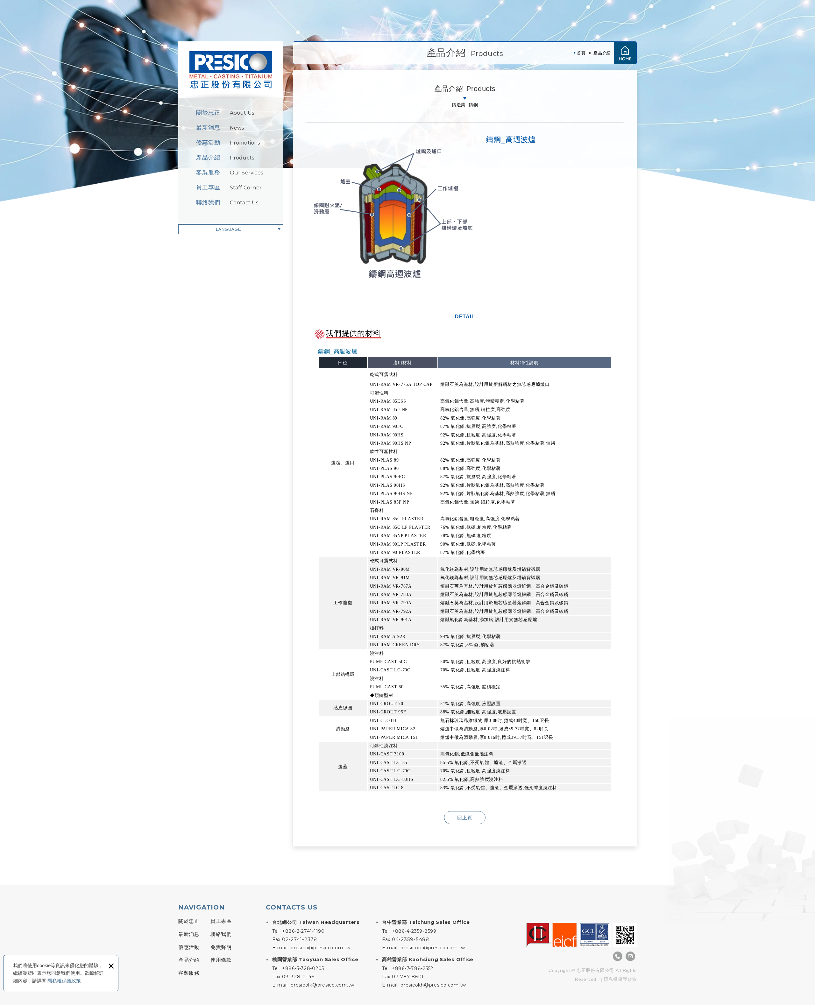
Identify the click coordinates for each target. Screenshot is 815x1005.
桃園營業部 (315, 959)
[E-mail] (630, 956)
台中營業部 (426, 922)
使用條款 (220, 960)
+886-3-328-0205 (303, 968)
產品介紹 (225, 157)
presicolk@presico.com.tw (322, 985)
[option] (393, 214)
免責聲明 (220, 947)
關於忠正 (225, 113)
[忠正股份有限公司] (230, 69)
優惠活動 (228, 142)
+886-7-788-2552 (412, 968)
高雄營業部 (427, 959)
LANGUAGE (228, 229)
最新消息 (220, 127)
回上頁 (464, 817)
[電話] (617, 956)
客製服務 (229, 172)
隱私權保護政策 (64, 980)
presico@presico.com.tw (321, 948)
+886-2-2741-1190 (303, 931)
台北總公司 (316, 922)
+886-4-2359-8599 (414, 931)
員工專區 (229, 187)
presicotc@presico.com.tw (432, 948)
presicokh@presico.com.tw (433, 985)
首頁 (625, 53)
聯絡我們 (227, 202)
